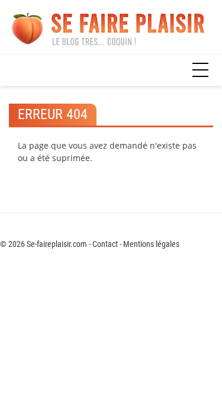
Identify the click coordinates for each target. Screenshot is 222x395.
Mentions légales (151, 244)
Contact (105, 244)
